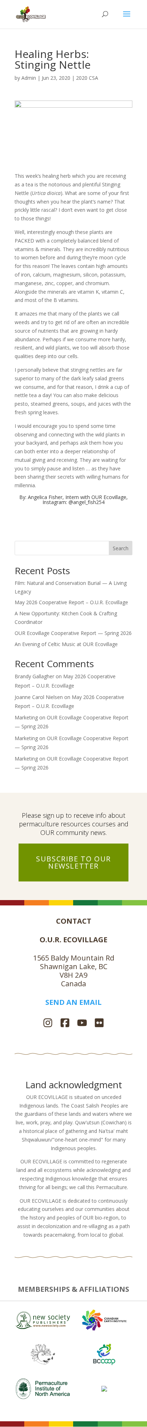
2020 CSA (87, 77)
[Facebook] (65, 1024)
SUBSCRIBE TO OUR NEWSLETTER (73, 862)
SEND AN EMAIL (73, 1002)
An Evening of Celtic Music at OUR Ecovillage (66, 644)
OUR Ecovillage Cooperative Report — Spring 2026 (73, 633)
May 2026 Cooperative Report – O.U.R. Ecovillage (71, 602)
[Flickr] (99, 1024)
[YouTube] (82, 1024)
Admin (28, 77)
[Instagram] (48, 1024)
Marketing (26, 717)
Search (120, 548)
